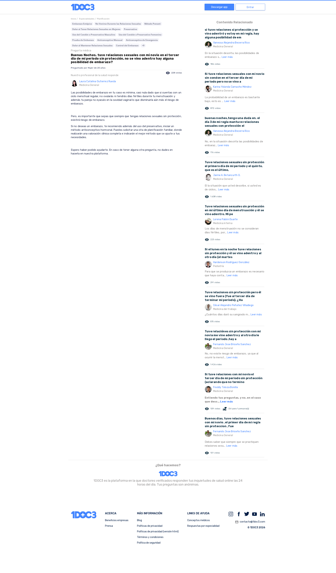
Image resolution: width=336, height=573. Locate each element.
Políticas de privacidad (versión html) (158, 531)
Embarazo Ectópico (82, 23)
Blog (139, 520)
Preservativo (130, 29)
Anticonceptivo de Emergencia (142, 40)
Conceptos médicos (198, 520)
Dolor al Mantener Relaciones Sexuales (92, 45)
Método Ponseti (152, 23)
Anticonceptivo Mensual (109, 40)
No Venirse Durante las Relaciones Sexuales (118, 23)
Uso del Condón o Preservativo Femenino (140, 34)
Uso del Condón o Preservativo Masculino (93, 34)
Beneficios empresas (116, 520)
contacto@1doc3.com (250, 522)
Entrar (250, 7)
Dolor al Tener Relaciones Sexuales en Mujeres (96, 29)
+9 (143, 45)
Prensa (109, 525)
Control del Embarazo (127, 45)
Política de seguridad (148, 542)
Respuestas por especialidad (203, 525)
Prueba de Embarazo (83, 40)
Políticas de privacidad (149, 525)
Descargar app (219, 7)
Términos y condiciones (150, 537)
